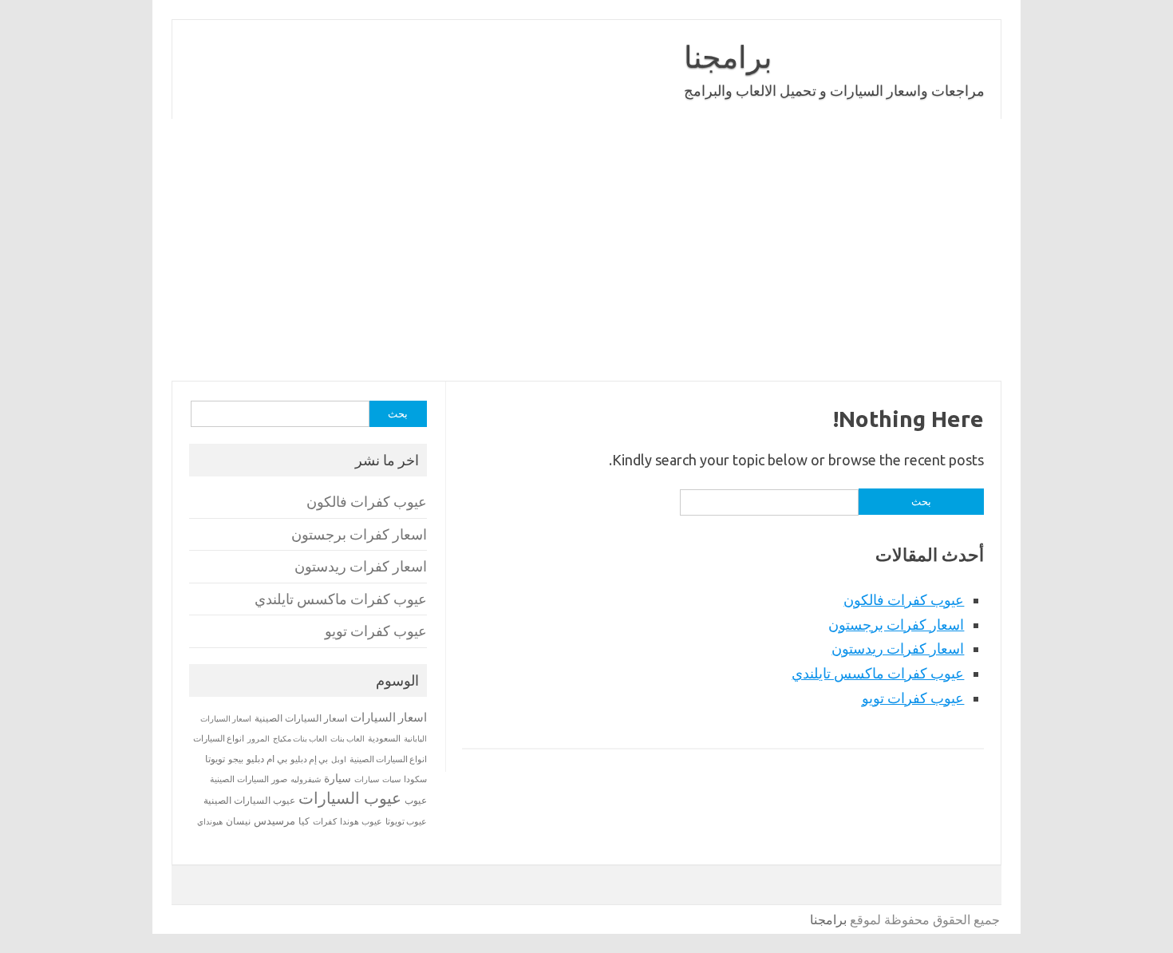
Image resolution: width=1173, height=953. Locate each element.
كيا (304, 821)
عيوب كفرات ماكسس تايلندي (878, 673)
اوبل (338, 759)
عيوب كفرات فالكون (903, 599)
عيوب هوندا (361, 821)
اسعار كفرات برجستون (896, 624)
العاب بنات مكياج (300, 738)
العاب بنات (347, 738)
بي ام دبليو (267, 758)
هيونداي (210, 821)
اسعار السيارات (388, 717)
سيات (391, 779)
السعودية (384, 738)
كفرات (325, 821)
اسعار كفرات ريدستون (897, 648)
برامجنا (728, 56)
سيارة (337, 778)
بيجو (235, 759)
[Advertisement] (522, 250)
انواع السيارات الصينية (388, 759)
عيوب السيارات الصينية (249, 800)
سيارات (366, 779)
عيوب (416, 800)
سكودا (415, 779)
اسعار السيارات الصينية (301, 718)
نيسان (238, 821)
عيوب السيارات (349, 798)
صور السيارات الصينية (248, 779)
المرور (258, 738)
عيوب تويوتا (406, 821)
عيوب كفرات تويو (913, 698)
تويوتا (215, 758)
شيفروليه (305, 779)
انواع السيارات (218, 738)
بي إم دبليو (309, 759)
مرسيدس (274, 820)
